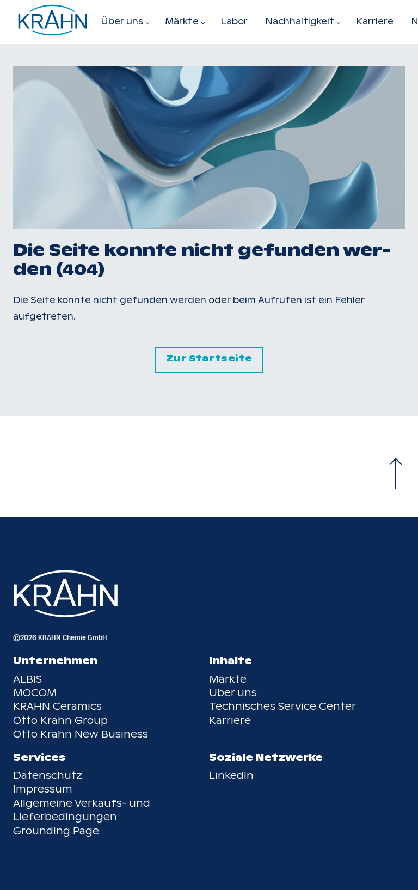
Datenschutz (47, 775)
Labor (234, 21)
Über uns (233, 692)
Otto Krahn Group (60, 720)
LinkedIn (231, 775)
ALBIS (27, 679)
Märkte (228, 679)
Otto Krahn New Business (80, 734)
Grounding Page (56, 831)
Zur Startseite (209, 358)
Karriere (375, 21)
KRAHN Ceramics (57, 706)
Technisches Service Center (282, 706)
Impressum (42, 789)
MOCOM (35, 692)
